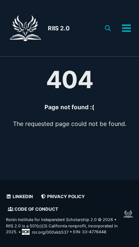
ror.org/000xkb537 (50, 232)
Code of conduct (35, 209)
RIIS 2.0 (59, 28)
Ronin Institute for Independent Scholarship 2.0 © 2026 (59, 219)
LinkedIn (22, 196)
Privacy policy (65, 196)
